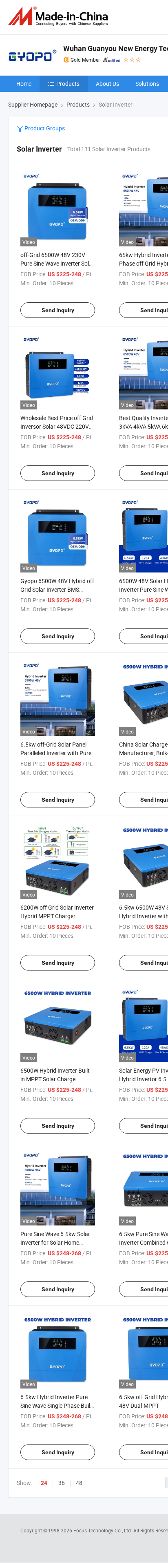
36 (61, 1483)
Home (23, 83)
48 (79, 1483)
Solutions (147, 83)
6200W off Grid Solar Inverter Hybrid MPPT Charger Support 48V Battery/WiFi (57, 915)
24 (44, 1483)
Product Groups (44, 128)
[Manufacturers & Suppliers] (59, 16)
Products (68, 83)
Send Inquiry (58, 310)
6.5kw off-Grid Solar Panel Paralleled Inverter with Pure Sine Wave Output (55, 752)
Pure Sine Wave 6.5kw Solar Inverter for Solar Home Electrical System (55, 1242)
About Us (107, 83)
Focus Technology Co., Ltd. (103, 1530)
